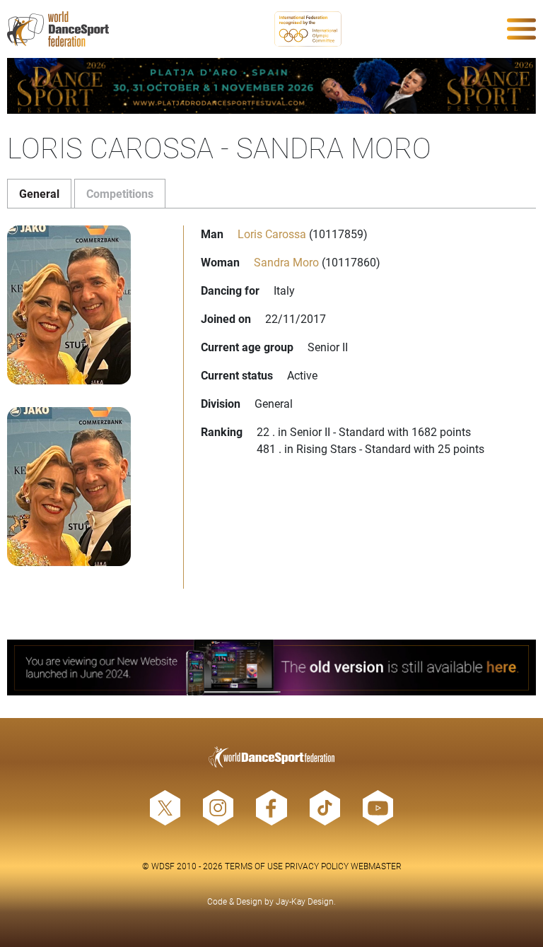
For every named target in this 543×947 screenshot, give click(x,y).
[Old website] (271, 667)
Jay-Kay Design (305, 901)
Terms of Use (254, 865)
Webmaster (376, 865)
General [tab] (39, 193)
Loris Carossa (272, 233)
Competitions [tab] (119, 193)
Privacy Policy (317, 865)
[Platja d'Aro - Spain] (271, 86)
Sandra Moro (286, 261)
